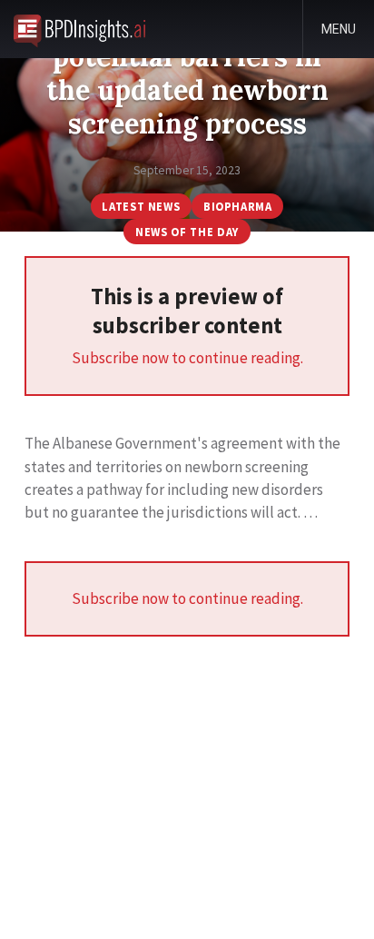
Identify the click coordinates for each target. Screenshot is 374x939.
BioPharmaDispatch (79, 29)
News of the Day (187, 231)
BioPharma (237, 206)
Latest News (141, 206)
